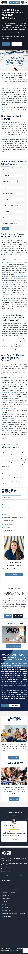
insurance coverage (7, 109)
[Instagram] (12, 875)
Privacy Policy (22, 950)
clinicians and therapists (11, 470)
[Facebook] (7, 875)
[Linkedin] (21, 875)
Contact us (4, 107)
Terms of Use (13, 950)
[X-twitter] (16, 875)
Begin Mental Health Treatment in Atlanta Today (14, 594)
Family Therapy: (9, 420)
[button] (26, 2)
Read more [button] (14, 839)
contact (11, 147)
